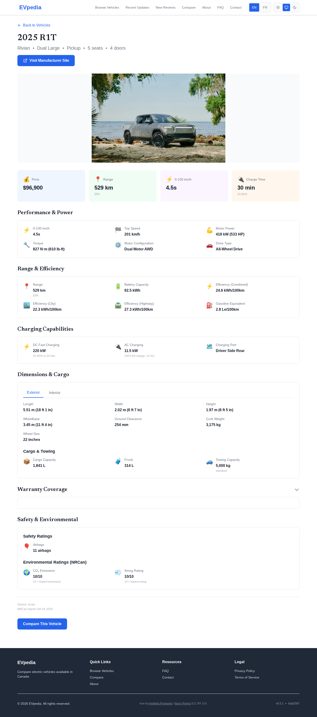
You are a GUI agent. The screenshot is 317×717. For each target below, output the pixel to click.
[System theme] (286, 7)
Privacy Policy (245, 671)
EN (254, 7)
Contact (236, 7)
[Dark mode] (294, 7)
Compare (189, 7)
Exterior (33, 392)
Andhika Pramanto (160, 703)
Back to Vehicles (36, 25)
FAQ (220, 7)
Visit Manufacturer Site (49, 60)
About (206, 7)
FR (265, 7)
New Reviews (165, 7)
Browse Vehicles (107, 7)
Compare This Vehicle (42, 624)
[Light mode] (278, 7)
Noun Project (183, 703)
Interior (54, 393)
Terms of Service (247, 677)
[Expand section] (297, 489)
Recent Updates (137, 7)
